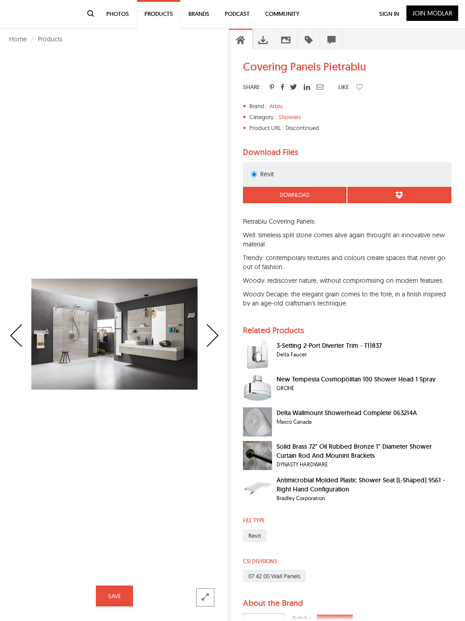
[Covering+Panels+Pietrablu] (271, 86)
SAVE (114, 596)
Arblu (276, 106)
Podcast (237, 14)
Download (295, 194)
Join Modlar (432, 13)
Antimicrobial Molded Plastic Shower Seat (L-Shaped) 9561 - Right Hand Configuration (361, 484)
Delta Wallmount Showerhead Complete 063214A (347, 413)
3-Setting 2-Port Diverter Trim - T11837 (329, 345)
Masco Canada (294, 421)
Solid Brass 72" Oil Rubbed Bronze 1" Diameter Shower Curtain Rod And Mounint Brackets (354, 451)
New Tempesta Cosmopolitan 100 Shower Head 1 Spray (356, 379)
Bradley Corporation (301, 498)
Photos (117, 14)
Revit (267, 174)
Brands (198, 14)
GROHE (285, 388)
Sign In (389, 14)
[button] (359, 86)
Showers (289, 116)
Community (282, 14)
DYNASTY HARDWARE (302, 464)
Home (18, 39)
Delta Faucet (292, 354)
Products (50, 39)
